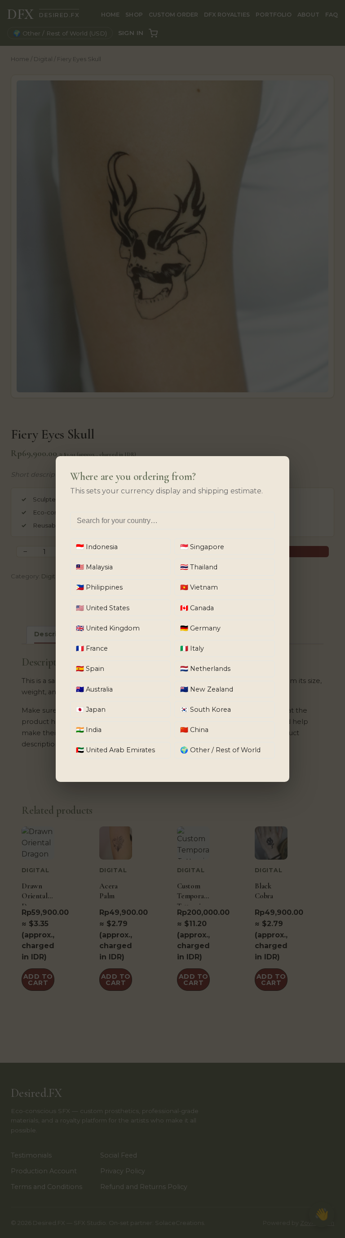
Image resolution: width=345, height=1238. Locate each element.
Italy (192, 648)
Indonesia (97, 547)
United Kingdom (108, 628)
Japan (91, 710)
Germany (200, 628)
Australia (94, 689)
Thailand (198, 567)
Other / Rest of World (220, 750)
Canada (197, 608)
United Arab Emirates (115, 750)
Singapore (202, 547)
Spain (90, 669)
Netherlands (205, 669)
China (194, 730)
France (92, 648)
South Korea (205, 710)
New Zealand (206, 689)
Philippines (99, 587)
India (89, 730)
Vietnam (199, 587)
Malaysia (94, 567)
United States (102, 608)
